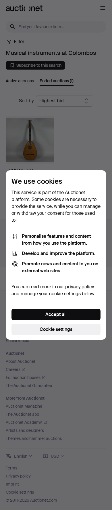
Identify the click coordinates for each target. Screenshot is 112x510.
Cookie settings (56, 329)
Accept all (56, 314)
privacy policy (79, 287)
